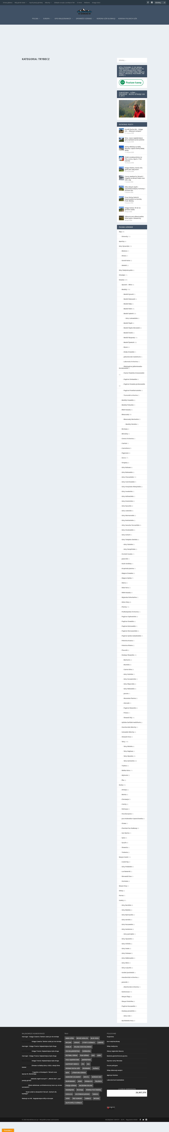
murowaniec (70, 1081)
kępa (67, 1073)
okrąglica (88, 1081)
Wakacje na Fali (27, 1098)
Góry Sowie (125, 948)
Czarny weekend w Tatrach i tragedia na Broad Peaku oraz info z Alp (135, 178)
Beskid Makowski (129, 299)
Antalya (124, 790)
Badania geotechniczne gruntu (117, 1056)
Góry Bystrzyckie (127, 915)
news (80, 1081)
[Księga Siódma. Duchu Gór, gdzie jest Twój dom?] (121, 169)
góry (99, 1055)
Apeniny (121, 241)
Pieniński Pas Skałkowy (129, 828)
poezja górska (71, 1085)
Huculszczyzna (127, 814)
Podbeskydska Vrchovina (130, 612)
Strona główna (7, 3)
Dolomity (125, 236)
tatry (68, 1098)
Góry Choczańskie (128, 477)
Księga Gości (96, 3)
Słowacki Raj (128, 717)
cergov (77, 1042)
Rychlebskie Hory (127, 1021)
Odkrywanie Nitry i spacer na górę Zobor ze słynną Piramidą (52, 67)
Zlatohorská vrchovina (131, 987)
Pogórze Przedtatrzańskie (132, 390)
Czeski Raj (125, 862)
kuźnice (96, 1068)
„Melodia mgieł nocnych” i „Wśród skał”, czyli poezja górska (41, 1079)
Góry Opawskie (127, 939)
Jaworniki (125, 559)
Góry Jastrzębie (129, 934)
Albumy (47, 3)
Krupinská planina (128, 568)
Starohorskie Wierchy (129, 727)
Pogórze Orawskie (128, 621)
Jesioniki (124, 982)
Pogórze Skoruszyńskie (129, 631)
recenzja (80, 1090)
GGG (93, 1055)
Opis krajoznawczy (63, 19)
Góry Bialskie (126, 910)
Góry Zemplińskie (129, 549)
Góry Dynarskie (124, 246)
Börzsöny (125, 434)
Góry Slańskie (128, 544)
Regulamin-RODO (132, 1120)
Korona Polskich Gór (127, 19)
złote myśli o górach (74, 1103)
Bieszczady (125, 414)
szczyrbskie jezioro (82, 1094)
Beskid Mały (128, 304)
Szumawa (125, 881)
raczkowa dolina (85, 1085)
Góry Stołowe (126, 953)
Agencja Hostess (112, 1075)
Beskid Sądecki (129, 313)
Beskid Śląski (128, 323)
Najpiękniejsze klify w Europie (43, 1098)
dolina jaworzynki (73, 1051)
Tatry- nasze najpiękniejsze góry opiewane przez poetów (134, 139)
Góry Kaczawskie (127, 924)
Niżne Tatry (125, 602)
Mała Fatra (125, 588)
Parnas (121, 895)
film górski (84, 1055)
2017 (32, 95)
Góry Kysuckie (126, 506)
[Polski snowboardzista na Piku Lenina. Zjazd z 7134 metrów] (121, 158)
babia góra (70, 1038)
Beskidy (124, 289)
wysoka (96, 1098)
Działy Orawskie (129, 352)
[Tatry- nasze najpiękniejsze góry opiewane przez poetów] (121, 139)
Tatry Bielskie (128, 746)
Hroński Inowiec (127, 554)
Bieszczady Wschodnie (131, 419)
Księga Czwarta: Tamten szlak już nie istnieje (44, 1037)
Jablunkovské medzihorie (132, 357)
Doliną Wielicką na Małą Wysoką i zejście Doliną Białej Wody (134, 148)
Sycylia (124, 843)
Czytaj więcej (30, 80)
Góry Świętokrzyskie (126, 270)
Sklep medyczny (112, 1046)
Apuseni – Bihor (127, 285)
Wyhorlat (125, 775)
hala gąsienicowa (72, 1060)
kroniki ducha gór (73, 1068)
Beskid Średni (128, 333)
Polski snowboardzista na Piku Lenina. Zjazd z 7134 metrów (133, 159)
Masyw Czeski (123, 857)
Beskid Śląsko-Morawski (132, 328)
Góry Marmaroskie (128, 515)
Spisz (123, 838)
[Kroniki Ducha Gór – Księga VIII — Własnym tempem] (121, 130)
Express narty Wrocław (114, 1061)
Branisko (127, 665)
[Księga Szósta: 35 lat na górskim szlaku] (121, 209)
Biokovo (124, 251)
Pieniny (124, 607)
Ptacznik (124, 650)
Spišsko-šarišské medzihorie (131, 722)
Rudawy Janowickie (128, 1011)
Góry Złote (125, 963)
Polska (35, 19)
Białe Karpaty (126, 410)
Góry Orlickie (126, 944)
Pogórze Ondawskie (130, 379)
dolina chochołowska (82, 1047)
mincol (86, 1077)
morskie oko (96, 1077)
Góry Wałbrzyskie (127, 958)
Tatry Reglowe (128, 751)
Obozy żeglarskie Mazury (115, 1051)
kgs (88, 1064)
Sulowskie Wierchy (128, 732)
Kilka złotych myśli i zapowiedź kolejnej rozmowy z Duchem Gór (135, 188)
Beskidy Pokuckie (127, 405)
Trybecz (47, 70)
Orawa (124, 823)
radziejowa (70, 1090)
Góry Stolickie (128, 674)
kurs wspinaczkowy (113, 1041)
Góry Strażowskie (127, 530)
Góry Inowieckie (127, 491)
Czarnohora (126, 448)
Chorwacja (125, 799)
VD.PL (123, 1120)
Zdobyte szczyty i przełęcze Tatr (64, 3)
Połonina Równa (127, 645)
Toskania (125, 852)
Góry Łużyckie (126, 968)
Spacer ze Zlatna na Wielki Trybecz (39, 92)
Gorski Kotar (126, 260)
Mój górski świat (20, 3)
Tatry (123, 742)
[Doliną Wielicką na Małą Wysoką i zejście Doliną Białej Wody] (121, 148)
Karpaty (121, 280)
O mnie (79, 3)
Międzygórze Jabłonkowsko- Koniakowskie (130, 367)
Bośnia (124, 794)
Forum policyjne (112, 1065)
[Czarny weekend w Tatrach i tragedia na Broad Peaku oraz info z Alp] (121, 177)
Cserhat (124, 443)
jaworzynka (86, 1060)
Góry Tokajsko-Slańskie (129, 539)
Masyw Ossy (123, 886)
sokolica (69, 1094)
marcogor (25, 1037)
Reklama (87, 3)
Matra (124, 583)
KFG (83, 1064)
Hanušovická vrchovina (129, 977)
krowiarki (86, 1068)
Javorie (126, 693)
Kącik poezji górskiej (36, 3)
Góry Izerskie (126, 920)
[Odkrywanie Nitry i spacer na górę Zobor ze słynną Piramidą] (68, 63)
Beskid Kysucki (129, 294)
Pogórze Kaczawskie (128, 1006)
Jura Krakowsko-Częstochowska (132, 818)
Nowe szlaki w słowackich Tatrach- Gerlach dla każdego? (39, 1093)
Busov (126, 347)
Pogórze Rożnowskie (129, 626)
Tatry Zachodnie (129, 761)
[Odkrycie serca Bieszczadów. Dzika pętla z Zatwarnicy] (121, 217)
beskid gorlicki (82, 1038)
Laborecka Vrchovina (131, 362)
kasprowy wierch (72, 1064)
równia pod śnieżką (93, 1090)
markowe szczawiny (73, 1077)
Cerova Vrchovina (128, 438)
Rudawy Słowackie (128, 655)
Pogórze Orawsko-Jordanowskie (134, 384)
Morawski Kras (127, 876)
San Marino (125, 833)
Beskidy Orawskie (127, 400)
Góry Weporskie (129, 684)
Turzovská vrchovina (131, 395)
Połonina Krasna (127, 641)
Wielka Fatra (126, 770)
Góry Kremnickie (127, 501)
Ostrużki (126, 703)
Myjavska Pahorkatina (129, 597)
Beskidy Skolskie (131, 424)
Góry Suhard (126, 535)
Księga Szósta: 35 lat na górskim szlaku (132, 208)
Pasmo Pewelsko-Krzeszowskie (134, 373)
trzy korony (77, 1098)
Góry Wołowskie (129, 689)
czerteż (100, 1042)
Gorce (124, 458)
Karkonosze (126, 992)
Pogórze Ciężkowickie (129, 616)
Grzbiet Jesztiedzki (128, 972)
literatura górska (79, 1073)
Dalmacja (125, 809)
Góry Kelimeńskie (127, 496)
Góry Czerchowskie (128, 482)
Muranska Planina (130, 698)
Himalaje (122, 275)
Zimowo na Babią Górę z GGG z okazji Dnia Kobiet (41, 1066)
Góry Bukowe (126, 467)
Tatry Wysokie (128, 756)
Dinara (124, 256)
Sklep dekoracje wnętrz (114, 1070)
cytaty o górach (88, 1042)
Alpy (120, 232)
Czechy (124, 804)
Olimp (121, 891)
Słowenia (125, 847)
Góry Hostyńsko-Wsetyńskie (131, 487)
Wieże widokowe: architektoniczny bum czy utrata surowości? (42, 1086)
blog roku (95, 1038)
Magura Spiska (127, 578)
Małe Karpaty (126, 592)
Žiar (123, 780)
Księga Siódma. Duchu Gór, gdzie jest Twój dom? (134, 168)
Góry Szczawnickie (130, 679)
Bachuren (127, 660)
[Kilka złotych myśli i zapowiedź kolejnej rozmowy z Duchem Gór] (121, 188)
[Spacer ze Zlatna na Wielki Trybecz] (68, 88)
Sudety (121, 900)
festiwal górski (71, 1055)
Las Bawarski (126, 871)
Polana (126, 713)
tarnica (95, 1094)
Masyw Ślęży (126, 996)
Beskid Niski (128, 309)
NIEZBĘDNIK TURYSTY (112, 1120)
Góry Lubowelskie (132, 318)
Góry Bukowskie (127, 472)
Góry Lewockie (127, 511)
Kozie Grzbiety (126, 563)
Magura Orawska (127, 573)
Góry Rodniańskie (128, 520)
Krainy (121, 785)
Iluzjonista (110, 1037)
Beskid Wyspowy (129, 337)
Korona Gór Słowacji (106, 19)
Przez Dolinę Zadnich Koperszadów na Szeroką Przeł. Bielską (133, 199)
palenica (98, 1081)
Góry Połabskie (127, 867)
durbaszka (86, 1051)
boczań (68, 1042)
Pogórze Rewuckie (130, 708)
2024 (32, 70)
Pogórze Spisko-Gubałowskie (131, 636)
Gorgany (124, 462)
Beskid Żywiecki (129, 342)
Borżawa (124, 429)
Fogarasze (125, 453)
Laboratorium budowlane (115, 1080)
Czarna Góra (128, 669)
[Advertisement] (84, 39)
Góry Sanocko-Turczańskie (130, 525)
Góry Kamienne (127, 929)
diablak (68, 1047)
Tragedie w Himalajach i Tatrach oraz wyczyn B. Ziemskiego (39, 1073)
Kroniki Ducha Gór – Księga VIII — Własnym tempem (134, 130)
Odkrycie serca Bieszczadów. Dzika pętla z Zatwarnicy (134, 217)
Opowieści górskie (84, 19)
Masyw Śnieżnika (127, 1001)
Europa (46, 19)
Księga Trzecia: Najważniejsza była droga (42, 1046)
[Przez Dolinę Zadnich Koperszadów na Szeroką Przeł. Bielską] (121, 198)
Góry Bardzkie (126, 905)
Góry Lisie (127, 1016)
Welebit (124, 265)
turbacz (88, 1098)
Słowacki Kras (126, 737)
